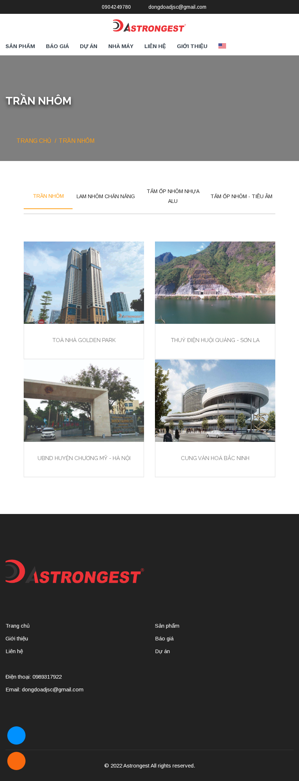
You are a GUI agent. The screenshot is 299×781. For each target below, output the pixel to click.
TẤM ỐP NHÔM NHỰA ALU (173, 196)
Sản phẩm (20, 46)
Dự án (88, 46)
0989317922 (47, 677)
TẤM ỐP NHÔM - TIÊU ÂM (241, 196)
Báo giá (57, 46)
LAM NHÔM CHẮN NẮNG (106, 196)
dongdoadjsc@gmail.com (177, 7)
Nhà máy (120, 46)
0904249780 (116, 7)
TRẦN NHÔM (48, 196)
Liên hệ (155, 46)
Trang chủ (33, 141)
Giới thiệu (192, 46)
